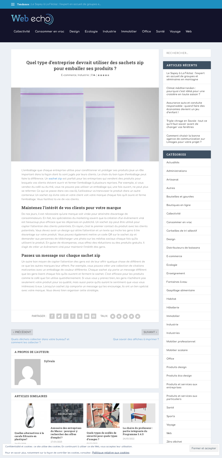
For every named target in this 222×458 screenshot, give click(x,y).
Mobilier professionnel (180, 341)
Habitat (171, 299)
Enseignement (175, 273)
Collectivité (22, 31)
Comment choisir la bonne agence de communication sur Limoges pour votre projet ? (185, 139)
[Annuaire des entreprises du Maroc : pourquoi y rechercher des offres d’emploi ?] (67, 413)
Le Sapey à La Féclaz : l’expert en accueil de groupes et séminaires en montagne (185, 76)
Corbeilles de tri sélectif (181, 231)
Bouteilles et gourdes (180, 196)
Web (189, 31)
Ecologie (91, 31)
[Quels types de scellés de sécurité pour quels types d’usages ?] (103, 415)
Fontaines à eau (176, 282)
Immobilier (129, 31)
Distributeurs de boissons (183, 248)
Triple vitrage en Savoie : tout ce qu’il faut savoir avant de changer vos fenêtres (186, 124)
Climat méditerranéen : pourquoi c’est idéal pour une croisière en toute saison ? (185, 91)
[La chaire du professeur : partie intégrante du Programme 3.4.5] (139, 413)
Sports (170, 416)
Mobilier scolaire (177, 350)
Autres (170, 188)
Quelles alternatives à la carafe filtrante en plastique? (29, 436)
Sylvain (49, 361)
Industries (173, 333)
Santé (160, 31)
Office (146, 31)
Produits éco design (179, 375)
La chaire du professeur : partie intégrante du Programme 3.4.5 (138, 431)
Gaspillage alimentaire (180, 290)
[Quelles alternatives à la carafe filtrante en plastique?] (31, 415)
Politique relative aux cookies (110, 452)
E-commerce (68, 75)
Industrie (109, 31)
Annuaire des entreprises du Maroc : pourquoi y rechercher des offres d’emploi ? (66, 432)
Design (75, 31)
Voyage (175, 31)
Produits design (176, 367)
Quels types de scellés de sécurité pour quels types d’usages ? (102, 436)
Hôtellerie (172, 307)
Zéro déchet (174, 441)
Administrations (176, 171)
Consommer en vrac (49, 31)
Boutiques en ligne (178, 205)
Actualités (172, 162)
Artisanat (172, 179)
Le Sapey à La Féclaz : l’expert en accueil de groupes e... (66, 4)
